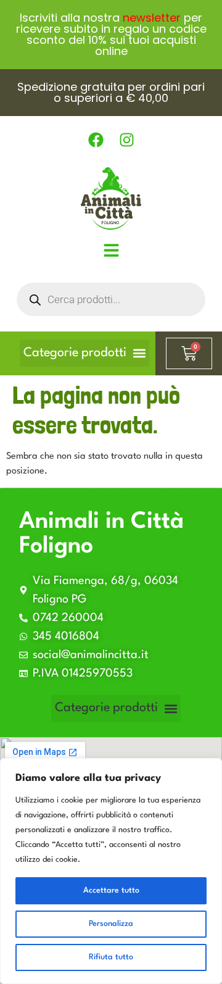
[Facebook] (95, 140)
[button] (84, 353)
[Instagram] (126, 140)
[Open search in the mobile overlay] (111, 299)
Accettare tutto (111, 890)
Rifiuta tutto (111, 957)
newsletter (152, 17)
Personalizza (111, 924)
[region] (111, 871)
